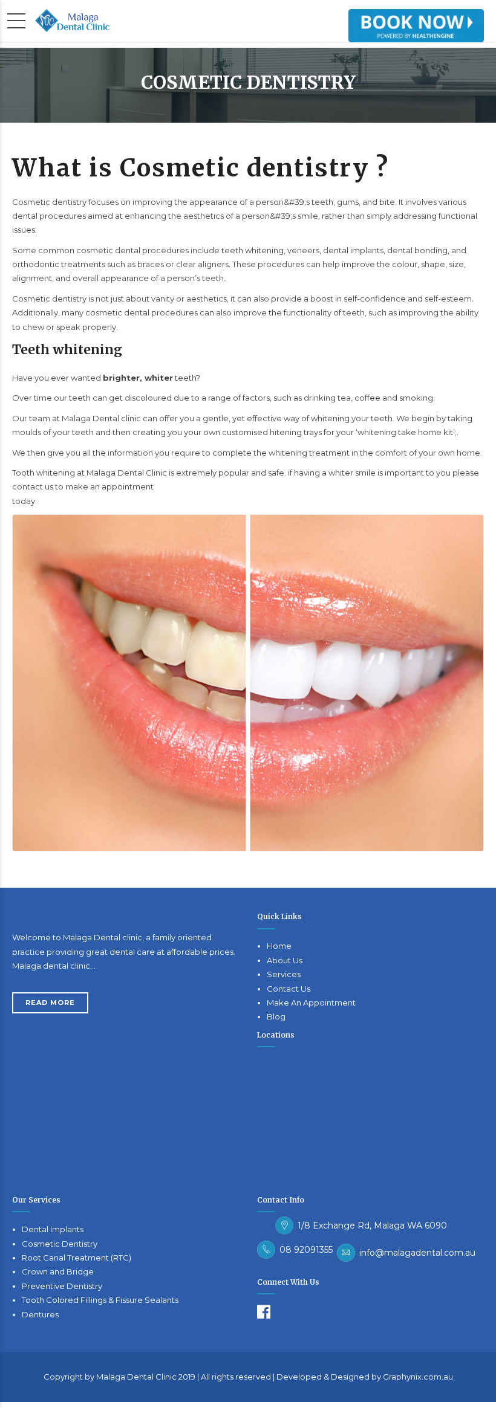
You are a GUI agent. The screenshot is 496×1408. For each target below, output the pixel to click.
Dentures (40, 1314)
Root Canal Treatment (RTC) (76, 1257)
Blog (276, 1016)
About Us (284, 960)
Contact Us (288, 988)
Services (284, 974)
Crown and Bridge (58, 1271)
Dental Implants (52, 1229)
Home (279, 946)
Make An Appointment (311, 1002)
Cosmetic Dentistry (59, 1243)
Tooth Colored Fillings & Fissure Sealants (100, 1300)
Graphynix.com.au (418, 1376)
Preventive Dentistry (62, 1286)
